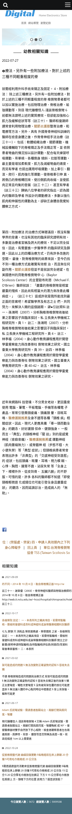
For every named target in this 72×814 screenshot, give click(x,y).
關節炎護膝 (42, 126)
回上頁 (32, 547)
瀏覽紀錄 (45, 23)
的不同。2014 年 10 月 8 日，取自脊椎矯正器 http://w (33, 584)
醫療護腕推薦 (18, 418)
